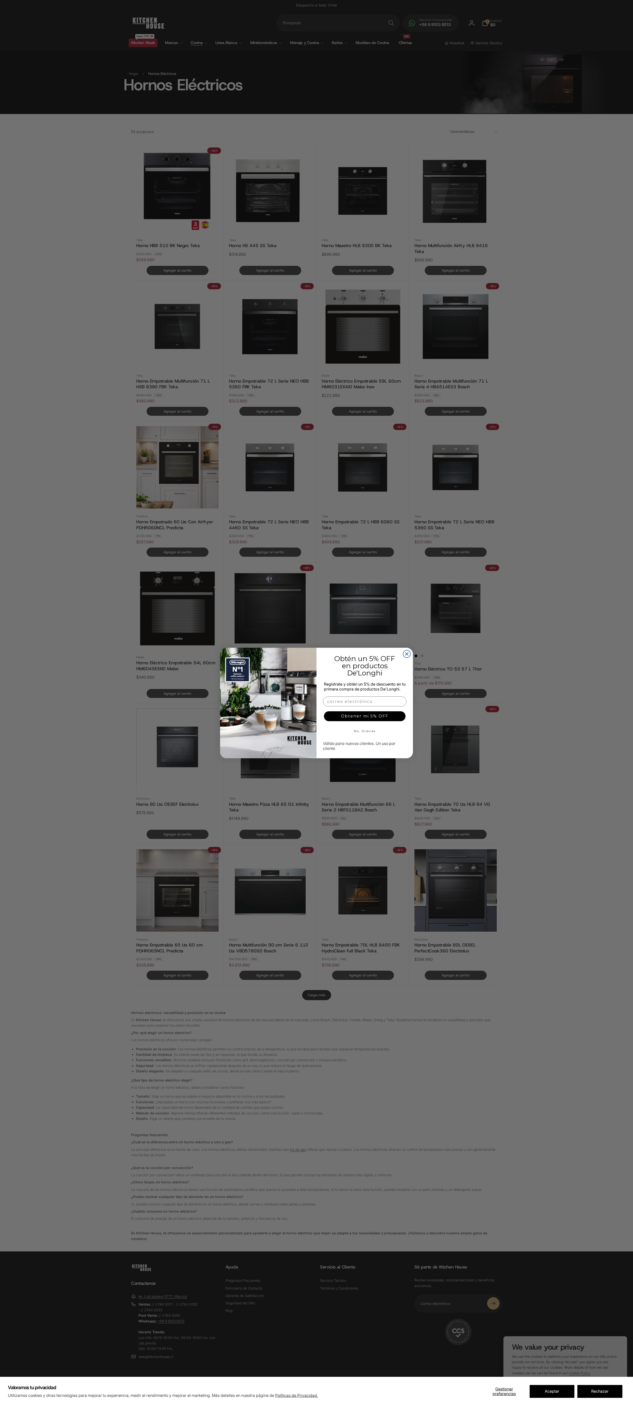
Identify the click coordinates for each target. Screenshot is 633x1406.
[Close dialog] (406, 654)
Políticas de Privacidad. (296, 1395)
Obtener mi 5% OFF (364, 716)
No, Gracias (365, 731)
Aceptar (552, 1391)
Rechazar (600, 1391)
